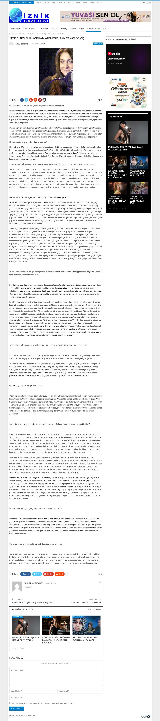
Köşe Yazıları (98, 43)
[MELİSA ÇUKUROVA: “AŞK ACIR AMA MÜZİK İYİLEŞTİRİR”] (26, 625)
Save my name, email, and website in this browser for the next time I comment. (43, 703)
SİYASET (71, 2)
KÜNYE (106, 29)
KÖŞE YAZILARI (93, 29)
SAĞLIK (85, 2)
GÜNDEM (62, 2)
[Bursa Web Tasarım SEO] (146, 716)
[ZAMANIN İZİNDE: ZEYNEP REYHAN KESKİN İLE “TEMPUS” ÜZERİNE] (117, 188)
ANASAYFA (39, 2)
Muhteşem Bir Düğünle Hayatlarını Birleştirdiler (33, 602)
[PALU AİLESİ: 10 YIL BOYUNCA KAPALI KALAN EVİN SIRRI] (86, 625)
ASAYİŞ (78, 2)
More (98, 2)
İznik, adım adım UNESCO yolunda (86, 602)
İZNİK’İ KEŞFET (50, 2)
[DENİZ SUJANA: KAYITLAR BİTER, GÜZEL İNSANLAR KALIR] (139, 188)
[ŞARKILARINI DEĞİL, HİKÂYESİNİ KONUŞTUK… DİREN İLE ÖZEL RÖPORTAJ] (56, 625)
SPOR (92, 2)
